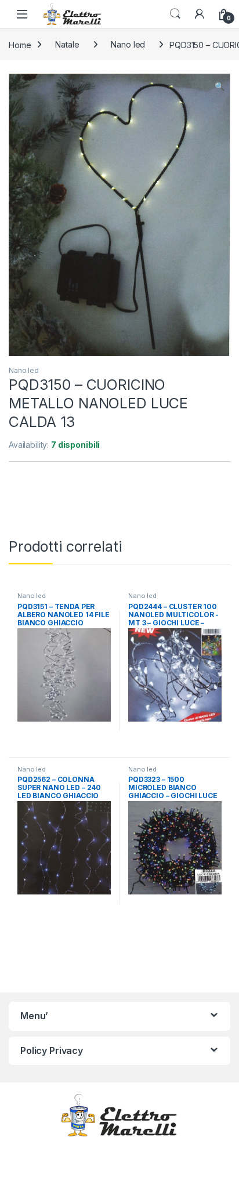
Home (20, 44)
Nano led (128, 44)
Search (175, 14)
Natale (67, 44)
